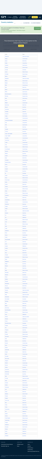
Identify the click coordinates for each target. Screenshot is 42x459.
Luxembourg (7, 257)
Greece (6, 193)
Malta (6, 270)
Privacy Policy (30, 447)
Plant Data (29, 17)
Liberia (6, 250)
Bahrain (6, 76)
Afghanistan (7, 56)
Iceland (6, 208)
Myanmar (6, 290)
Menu (10, 17)
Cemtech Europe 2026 (15, 17)
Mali (5, 268)
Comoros (6, 131)
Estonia (6, 166)
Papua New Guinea (8, 323)
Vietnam (6, 429)
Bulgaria (6, 102)
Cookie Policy (30, 449)
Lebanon (6, 246)
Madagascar (7, 261)
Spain (6, 376)
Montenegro (7, 283)
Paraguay (6, 325)
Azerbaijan (6, 74)
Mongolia (6, 281)
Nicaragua (6, 301)
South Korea (7, 371)
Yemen (6, 431)
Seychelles (6, 356)
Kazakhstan (7, 230)
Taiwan (6, 391)
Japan (6, 226)
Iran (5, 215)
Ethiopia (6, 171)
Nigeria (6, 305)
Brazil (6, 98)
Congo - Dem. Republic (8, 133)
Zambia (6, 433)
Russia (6, 345)
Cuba (6, 144)
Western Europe (25, 151)
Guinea (6, 197)
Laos (6, 241)
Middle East (24, 76)
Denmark (6, 151)
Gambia (6, 184)
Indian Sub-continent (26, 56)
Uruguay (6, 422)
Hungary (6, 206)
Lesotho (6, 248)
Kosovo (6, 235)
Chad (6, 122)
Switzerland (7, 387)
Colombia (6, 129)
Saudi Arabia (7, 349)
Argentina (6, 65)
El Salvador (6, 160)
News (18, 446)
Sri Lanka (6, 378)
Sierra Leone (7, 358)
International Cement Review (22, 17)
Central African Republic (9, 120)
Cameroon (6, 113)
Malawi (6, 263)
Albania (6, 58)
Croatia (6, 142)
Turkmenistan (7, 409)
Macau (6, 259)
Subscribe (35, 17)
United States (7, 420)
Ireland (6, 219)
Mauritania (6, 272)
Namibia (6, 292)
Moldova (6, 279)
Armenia (6, 67)
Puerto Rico (7, 336)
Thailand (6, 398)
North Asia (24, 204)
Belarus (6, 80)
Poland (6, 332)
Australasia (24, 69)
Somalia (6, 367)
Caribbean (6, 118)
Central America (25, 85)
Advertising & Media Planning (33, 451)
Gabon (6, 182)
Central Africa (25, 63)
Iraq (5, 217)
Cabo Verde (7, 109)
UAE (6, 411)
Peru (6, 327)
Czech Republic (7, 149)
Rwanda (6, 347)
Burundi (6, 107)
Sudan (6, 380)
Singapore (6, 360)
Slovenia (6, 365)
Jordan (6, 228)
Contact (29, 446)
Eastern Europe (25, 67)
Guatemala (6, 195)
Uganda (6, 413)
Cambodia (6, 111)
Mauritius (6, 274)
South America (25, 65)
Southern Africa (25, 96)
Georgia (6, 186)
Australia (6, 69)
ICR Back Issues (20, 444)
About (29, 444)
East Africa (24, 107)
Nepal (6, 294)
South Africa (7, 369)
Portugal (6, 334)
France (6, 177)
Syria (6, 389)
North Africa (24, 252)
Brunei (6, 100)
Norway (6, 312)
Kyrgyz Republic (7, 239)
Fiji (5, 173)
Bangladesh (7, 78)
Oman (6, 314)
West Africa (24, 87)
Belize (6, 85)
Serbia (6, 354)
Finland (6, 175)
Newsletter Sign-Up (5, 446)
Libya (6, 252)
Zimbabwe (6, 435)
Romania (6, 343)
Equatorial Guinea (8, 162)
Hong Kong (7, 204)
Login (40, 17)
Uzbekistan (7, 424)
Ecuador (6, 155)
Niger (6, 303)
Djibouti (6, 153)
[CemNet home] (3, 17)
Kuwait (6, 237)
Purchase (37, 28)
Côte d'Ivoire (7, 140)
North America (25, 420)
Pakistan (6, 316)
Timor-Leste (7, 400)
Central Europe (25, 58)
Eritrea (6, 164)
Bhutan (6, 89)
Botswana (6, 96)
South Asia (24, 100)
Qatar (6, 338)
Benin (6, 87)
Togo (6, 402)
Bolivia (6, 91)
